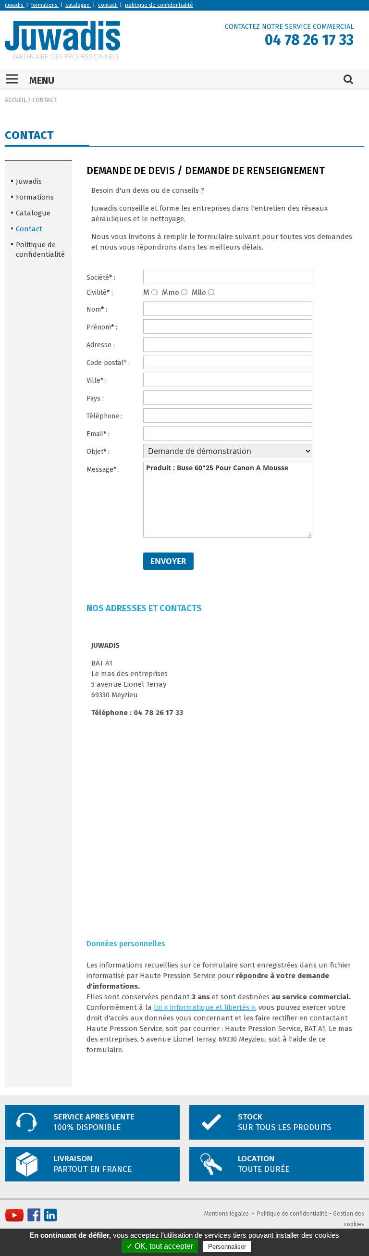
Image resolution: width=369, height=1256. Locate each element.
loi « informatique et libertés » (204, 1007)
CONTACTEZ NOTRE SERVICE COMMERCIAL (289, 27)
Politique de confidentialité (40, 249)
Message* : (103, 469)
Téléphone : (104, 416)
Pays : (95, 398)
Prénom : (101, 327)
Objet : (98, 452)
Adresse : (100, 345)
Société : (100, 278)
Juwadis (29, 181)
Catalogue (33, 213)
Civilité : (99, 293)
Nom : (96, 309)
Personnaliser (227, 1246)
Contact (44, 100)
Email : (98, 434)
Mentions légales (226, 1213)
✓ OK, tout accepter (159, 1246)
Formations (35, 197)
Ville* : (96, 381)
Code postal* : (108, 363)
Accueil (15, 100)
